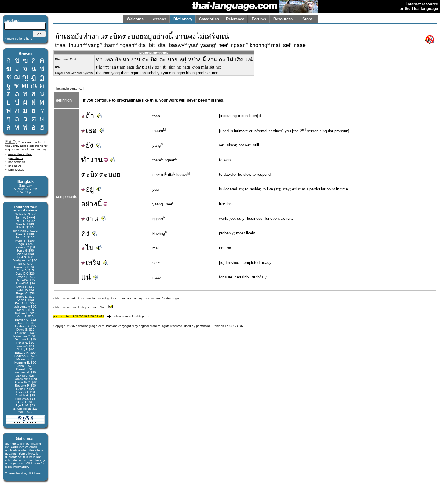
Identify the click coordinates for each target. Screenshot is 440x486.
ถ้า (90, 116)
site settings (16, 161)
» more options (18, 38)
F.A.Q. (11, 142)
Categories (209, 19)
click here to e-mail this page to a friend (80, 307)
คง (85, 233)
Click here (33, 463)
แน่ (86, 277)
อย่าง (89, 204)
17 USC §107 (234, 326)
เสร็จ (93, 262)
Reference (235, 19)
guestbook (15, 158)
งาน (96, 160)
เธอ (91, 130)
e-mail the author (20, 154)
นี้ (99, 204)
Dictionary (182, 19)
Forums (259, 19)
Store (307, 19)
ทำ (85, 160)
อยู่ (90, 189)
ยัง (89, 145)
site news (14, 165)
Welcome (135, 19)
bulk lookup (16, 169)
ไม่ (90, 248)
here (37, 473)
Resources (283, 19)
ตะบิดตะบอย (101, 174)
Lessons (158, 19)
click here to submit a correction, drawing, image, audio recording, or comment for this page (116, 298)
